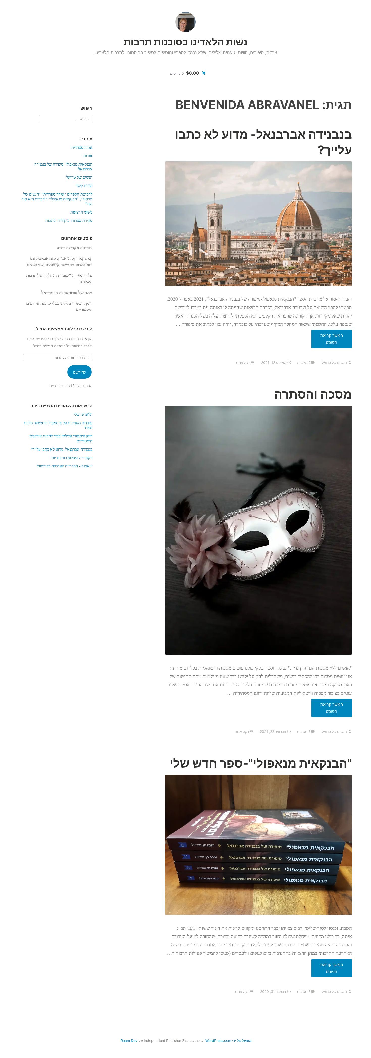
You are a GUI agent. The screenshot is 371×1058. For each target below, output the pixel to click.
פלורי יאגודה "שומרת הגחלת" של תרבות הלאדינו (59, 278)
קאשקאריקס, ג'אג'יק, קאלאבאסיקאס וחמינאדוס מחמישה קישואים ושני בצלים (59, 261)
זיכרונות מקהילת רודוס (74, 247)
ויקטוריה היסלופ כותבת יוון (72, 457)
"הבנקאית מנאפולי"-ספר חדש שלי (261, 763)
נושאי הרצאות (81, 212)
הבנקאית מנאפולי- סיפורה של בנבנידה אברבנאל (63, 166)
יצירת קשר (84, 185)
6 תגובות (304, 991)
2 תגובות (304, 362)
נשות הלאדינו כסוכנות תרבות (185, 42)
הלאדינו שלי (83, 414)
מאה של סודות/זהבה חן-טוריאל (66, 292)
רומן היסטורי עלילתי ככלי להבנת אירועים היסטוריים (59, 306)
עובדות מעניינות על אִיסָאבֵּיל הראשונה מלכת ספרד (58, 425)
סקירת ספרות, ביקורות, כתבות (68, 220)
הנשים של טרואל (334, 362)
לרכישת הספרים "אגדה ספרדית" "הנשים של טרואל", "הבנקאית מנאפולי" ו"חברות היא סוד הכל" (57, 198)
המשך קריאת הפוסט (327, 340)
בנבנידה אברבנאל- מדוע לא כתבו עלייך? (61, 449)
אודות (87, 155)
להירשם (79, 372)
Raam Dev (129, 1040)
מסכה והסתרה (313, 394)
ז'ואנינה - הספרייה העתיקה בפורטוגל (64, 465)
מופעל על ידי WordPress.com (228, 1040)
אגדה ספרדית (81, 147)
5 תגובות (304, 731)
